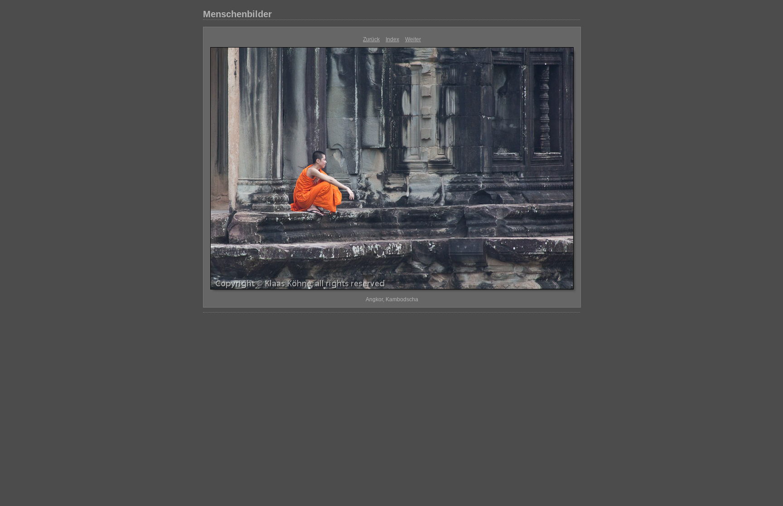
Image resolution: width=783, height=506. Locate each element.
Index (392, 39)
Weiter (413, 39)
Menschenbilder (237, 14)
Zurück (371, 39)
